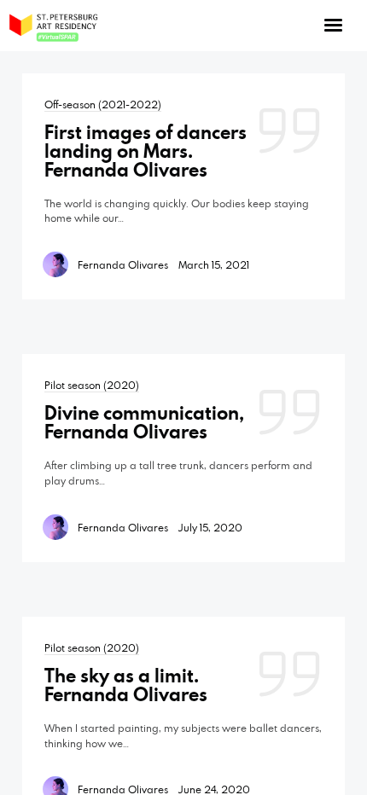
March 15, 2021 (213, 264)
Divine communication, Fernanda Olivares (144, 422)
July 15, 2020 (210, 527)
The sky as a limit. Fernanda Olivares (125, 685)
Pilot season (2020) (91, 385)
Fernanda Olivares (123, 264)
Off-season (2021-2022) (102, 104)
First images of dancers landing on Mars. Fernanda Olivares (145, 151)
